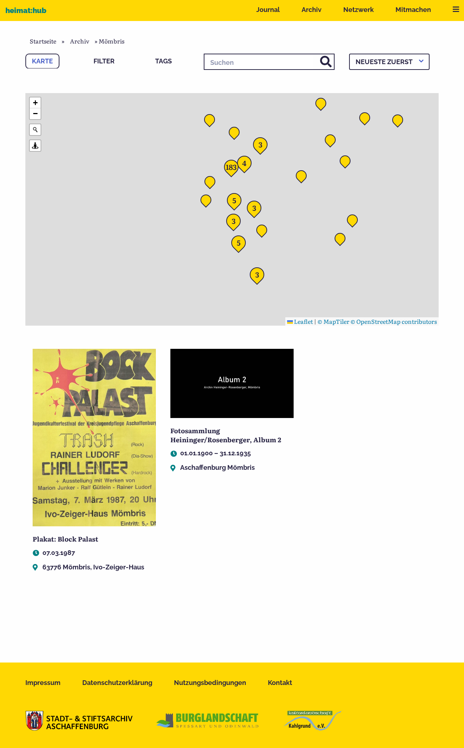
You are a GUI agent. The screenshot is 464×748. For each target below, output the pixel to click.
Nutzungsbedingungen (210, 682)
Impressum (43, 682)
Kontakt (280, 682)
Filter (104, 61)
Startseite (43, 41)
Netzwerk (358, 9)
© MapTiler (333, 321)
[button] (303, 178)
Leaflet (303, 321)
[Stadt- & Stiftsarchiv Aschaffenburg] (79, 728)
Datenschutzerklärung (117, 682)
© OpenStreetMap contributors (394, 321)
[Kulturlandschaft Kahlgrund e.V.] (313, 728)
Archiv (312, 9)
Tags (163, 61)
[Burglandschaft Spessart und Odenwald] (207, 728)
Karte (42, 61)
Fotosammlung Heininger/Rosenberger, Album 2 (225, 435)
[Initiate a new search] (35, 129)
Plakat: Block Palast (65, 539)
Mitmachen (413, 9)
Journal (268, 9)
